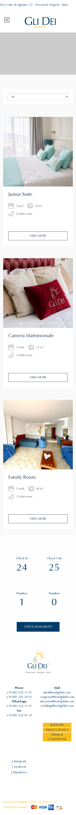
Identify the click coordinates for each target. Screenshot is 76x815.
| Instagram (19, 761)
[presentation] (10, 152)
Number (21, 593)
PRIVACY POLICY (57, 730)
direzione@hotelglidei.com (57, 701)
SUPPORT (57, 725)
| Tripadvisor (19, 772)
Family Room (22, 477)
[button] (26, 182)
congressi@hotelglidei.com (57, 697)
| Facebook (19, 767)
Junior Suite (20, 194)
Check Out (54, 558)
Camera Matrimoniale (31, 335)
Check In (22, 558)
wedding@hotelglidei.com (57, 706)
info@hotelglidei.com (57, 692)
